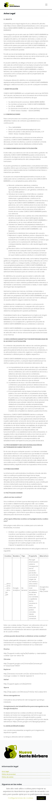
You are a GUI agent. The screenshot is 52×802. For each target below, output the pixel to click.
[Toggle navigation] (46, 4)
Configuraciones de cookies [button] (20, 798)
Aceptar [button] (41, 798)
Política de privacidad (9, 774)
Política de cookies (7, 777)
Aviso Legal (5, 771)
